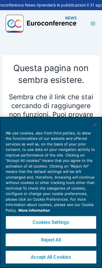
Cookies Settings (51, 222)
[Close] (95, 125)
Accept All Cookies (51, 257)
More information (34, 210)
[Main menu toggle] (93, 23)
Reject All (51, 240)
